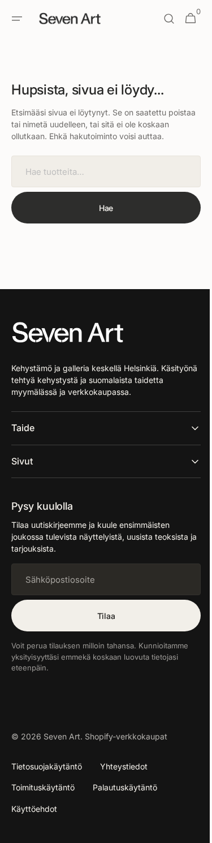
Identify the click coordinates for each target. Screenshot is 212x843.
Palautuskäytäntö (125, 799)
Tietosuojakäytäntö (46, 778)
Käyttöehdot (34, 820)
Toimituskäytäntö (43, 799)
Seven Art (62, 748)
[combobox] (101, 183)
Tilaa (102, 628)
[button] (17, 18)
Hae (101, 220)
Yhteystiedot (124, 778)
